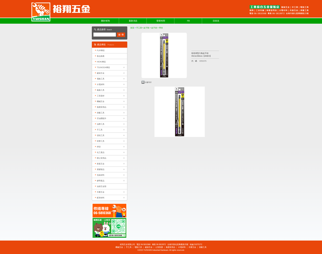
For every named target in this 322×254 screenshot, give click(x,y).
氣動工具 (100, 90)
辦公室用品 (101, 158)
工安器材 (100, 96)
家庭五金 (100, 164)
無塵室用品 (101, 107)
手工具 (100, 130)
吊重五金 (100, 192)
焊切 (99, 147)
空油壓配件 (101, 118)
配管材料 (100, 198)
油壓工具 (100, 124)
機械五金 (100, 101)
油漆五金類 (101, 186)
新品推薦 (100, 56)
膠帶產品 (100, 181)
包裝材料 (100, 175)
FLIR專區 (101, 50)
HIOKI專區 (101, 62)
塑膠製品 (100, 169)
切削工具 (100, 135)
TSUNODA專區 (103, 67)
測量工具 (100, 113)
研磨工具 (100, 141)
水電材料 (100, 84)
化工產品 (100, 152)
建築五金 (100, 73)
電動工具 (100, 79)
